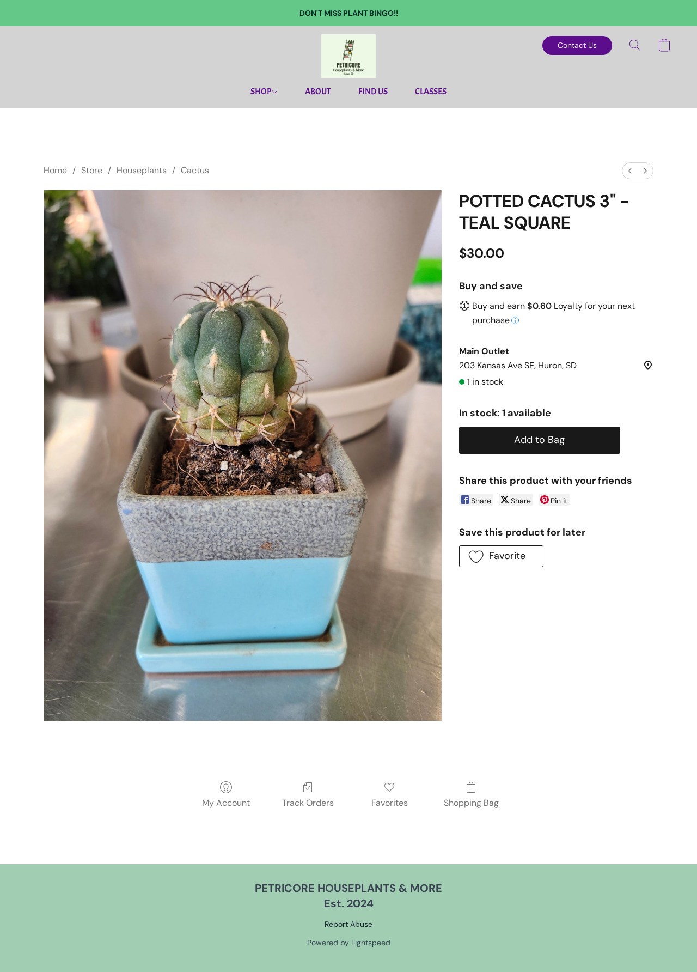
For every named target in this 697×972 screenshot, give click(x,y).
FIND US (373, 91)
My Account (226, 803)
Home (55, 170)
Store (91, 170)
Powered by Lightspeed (348, 942)
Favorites (389, 803)
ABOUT (318, 91)
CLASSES (431, 91)
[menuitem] (630, 171)
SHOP (261, 91)
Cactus (195, 170)
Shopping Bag (471, 803)
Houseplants (142, 170)
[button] (348, 56)
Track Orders (308, 803)
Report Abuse (348, 924)
